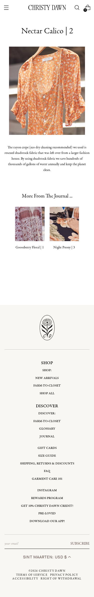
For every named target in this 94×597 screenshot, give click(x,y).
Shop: (47, 370)
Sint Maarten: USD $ (45, 557)
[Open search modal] (77, 8)
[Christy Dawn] (47, 7)
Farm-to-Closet (47, 385)
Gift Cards (47, 448)
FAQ (47, 471)
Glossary (47, 429)
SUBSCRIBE (79, 543)
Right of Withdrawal (61, 579)
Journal (47, 436)
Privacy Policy (64, 575)
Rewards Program (47, 498)
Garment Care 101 (47, 479)
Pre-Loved (47, 513)
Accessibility (25, 579)
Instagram (47, 490)
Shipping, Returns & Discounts (47, 463)
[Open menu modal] (6, 8)
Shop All (47, 393)
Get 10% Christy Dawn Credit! (47, 506)
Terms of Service (32, 575)
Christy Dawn (52, 571)
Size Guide (47, 456)
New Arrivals (47, 378)
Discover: (47, 413)
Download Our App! (47, 521)
